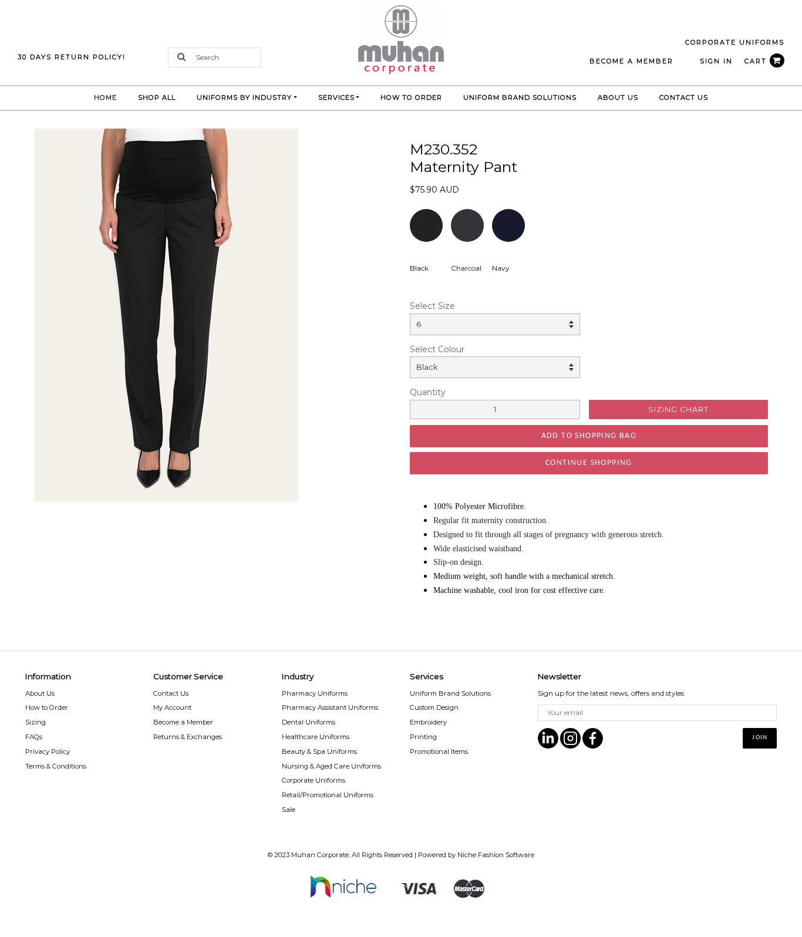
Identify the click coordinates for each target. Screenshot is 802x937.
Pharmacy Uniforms (315, 693)
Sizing (35, 722)
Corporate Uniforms (313, 780)
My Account (172, 707)
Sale (288, 809)
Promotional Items (439, 751)
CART (757, 61)
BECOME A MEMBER (631, 61)
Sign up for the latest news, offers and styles (611, 693)
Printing (423, 737)
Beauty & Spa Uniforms (319, 751)
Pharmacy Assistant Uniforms (330, 707)
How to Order (411, 97)
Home (110, 97)
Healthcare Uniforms (315, 737)
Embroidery (428, 722)
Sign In (716, 61)
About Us (618, 97)
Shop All (157, 97)
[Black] (166, 314)
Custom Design (434, 707)
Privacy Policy (47, 751)
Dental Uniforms (308, 722)
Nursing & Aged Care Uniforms (331, 766)
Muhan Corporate (320, 855)
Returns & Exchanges (187, 737)
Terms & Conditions (55, 766)
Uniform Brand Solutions (450, 693)
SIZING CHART (678, 409)
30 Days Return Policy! (72, 57)
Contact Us (683, 97)
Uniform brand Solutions (520, 97)
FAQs (33, 737)
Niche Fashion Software (495, 855)
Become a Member (183, 722)
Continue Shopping (588, 463)
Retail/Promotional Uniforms (327, 795)
